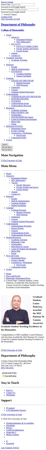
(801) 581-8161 (7, 368)
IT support (10, 408)
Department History (24, 40)
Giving (9, 140)
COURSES (16, 101)
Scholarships (16, 115)
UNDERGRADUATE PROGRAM (26, 97)
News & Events (12, 256)
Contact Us (15, 55)
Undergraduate (12, 94)
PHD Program (22, 85)
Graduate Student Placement (22, 92)
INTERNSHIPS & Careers (22, 117)
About (8, 35)
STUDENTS (16, 71)
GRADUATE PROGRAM (22, 81)
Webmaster (10, 395)
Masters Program (23, 83)
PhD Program (21, 215)
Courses (14, 90)
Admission (15, 87)
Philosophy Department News (18, 278)
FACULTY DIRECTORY (27, 46)
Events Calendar (18, 131)
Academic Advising (14, 58)
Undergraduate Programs (21, 226)
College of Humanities (12, 30)
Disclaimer (10, 425)
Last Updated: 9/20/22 (10, 448)
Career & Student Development (24, 119)
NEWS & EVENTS (14, 126)
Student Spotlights (23, 76)
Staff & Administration (20, 69)
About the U (11, 432)
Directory (10, 65)
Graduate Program (18, 210)
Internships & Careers (20, 247)
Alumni (14, 53)
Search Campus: (7, 9)
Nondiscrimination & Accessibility (20, 423)
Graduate (10, 78)
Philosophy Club (18, 242)
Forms (13, 124)
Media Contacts (12, 435)
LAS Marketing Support (16, 410)
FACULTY (16, 44)
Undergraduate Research (21, 106)
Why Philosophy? (23, 42)
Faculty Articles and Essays (27, 49)
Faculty (14, 67)
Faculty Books (22, 51)
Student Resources (13, 237)
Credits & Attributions (15, 430)
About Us (15, 37)
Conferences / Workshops (21, 133)
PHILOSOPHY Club (20, 112)
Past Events (21, 135)
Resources (10, 108)
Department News (18, 128)
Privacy (9, 428)
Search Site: (6, 4)
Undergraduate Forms (20, 103)
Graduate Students (23, 74)
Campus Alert (6, 17)
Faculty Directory (23, 185)
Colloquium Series (18, 138)
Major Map (15, 122)
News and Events (13, 276)
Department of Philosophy (18, 24)
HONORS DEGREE (20, 99)
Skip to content (7, 2)
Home (8, 174)
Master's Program (23, 212)
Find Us (9, 390)
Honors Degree (17, 228)
